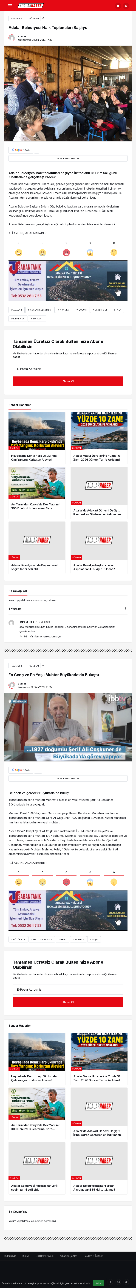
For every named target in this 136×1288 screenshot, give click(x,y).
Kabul (98, 1283)
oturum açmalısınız (45, 600)
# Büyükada (18, 939)
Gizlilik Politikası (44, 1256)
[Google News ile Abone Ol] (20, 150)
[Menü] (10, 6)
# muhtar (78, 939)
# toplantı (37, 318)
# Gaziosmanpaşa (41, 939)
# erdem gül (100, 310)
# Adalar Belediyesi (40, 310)
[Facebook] (110, 1282)
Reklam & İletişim (93, 1256)
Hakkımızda (9, 1256)
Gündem (34, 18)
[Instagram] (118, 1282)
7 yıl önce (44, 621)
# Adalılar (64, 310)
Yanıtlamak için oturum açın (45, 636)
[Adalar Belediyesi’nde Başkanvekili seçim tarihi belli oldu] (36, 548)
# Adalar (16, 310)
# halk (117, 310)
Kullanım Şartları (68, 1256)
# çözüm (81, 310)
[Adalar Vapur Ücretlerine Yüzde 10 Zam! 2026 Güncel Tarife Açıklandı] (99, 438)
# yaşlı (94, 939)
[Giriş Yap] (126, 6)
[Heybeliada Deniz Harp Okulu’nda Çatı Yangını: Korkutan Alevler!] (36, 438)
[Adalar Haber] (31, 5)
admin (22, 36)
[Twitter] (126, 1282)
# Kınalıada (18, 318)
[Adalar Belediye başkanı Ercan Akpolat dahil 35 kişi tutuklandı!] (99, 548)
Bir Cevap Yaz (17, 591)
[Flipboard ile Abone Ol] (36, 150)
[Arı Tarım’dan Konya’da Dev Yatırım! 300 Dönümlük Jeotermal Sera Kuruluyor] (36, 493)
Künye (26, 1256)
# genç (62, 939)
